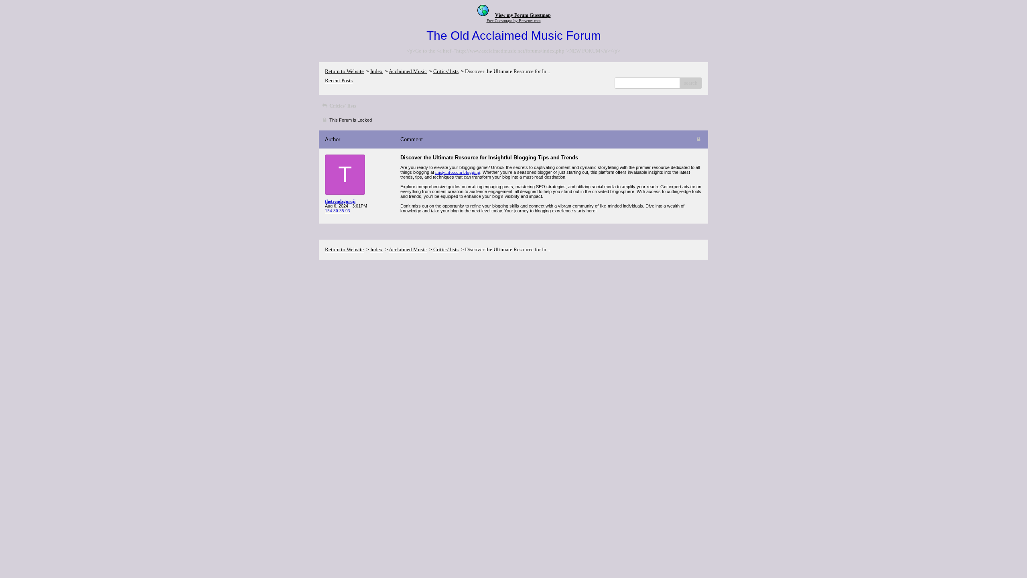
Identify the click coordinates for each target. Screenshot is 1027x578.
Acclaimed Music (408, 71)
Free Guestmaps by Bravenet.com (514, 20)
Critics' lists (446, 71)
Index (376, 71)
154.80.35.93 (337, 210)
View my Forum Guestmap (523, 15)
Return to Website (344, 71)
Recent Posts (339, 80)
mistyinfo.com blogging (457, 172)
